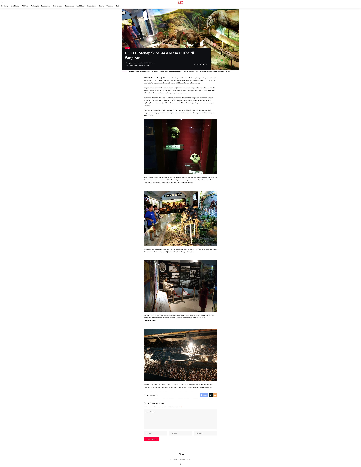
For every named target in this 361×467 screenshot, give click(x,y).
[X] (180, 454)
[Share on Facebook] (200, 64)
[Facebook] (178, 454)
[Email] (206, 64)
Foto (127, 48)
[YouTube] (183, 454)
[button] (3, 2)
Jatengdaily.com (131, 63)
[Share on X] (203, 64)
